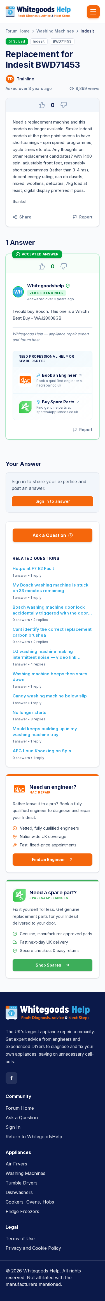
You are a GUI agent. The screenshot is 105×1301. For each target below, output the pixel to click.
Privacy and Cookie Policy (33, 1248)
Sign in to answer (53, 501)
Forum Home (18, 31)
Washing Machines (55, 31)
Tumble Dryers (22, 1183)
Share (25, 217)
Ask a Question (49, 535)
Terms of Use (20, 1238)
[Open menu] (93, 12)
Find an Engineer (48, 859)
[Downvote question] (63, 105)
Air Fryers (16, 1164)
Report (85, 217)
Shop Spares (48, 965)
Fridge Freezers (22, 1211)
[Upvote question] (41, 105)
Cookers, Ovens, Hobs (30, 1202)
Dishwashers (19, 1192)
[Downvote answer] (63, 266)
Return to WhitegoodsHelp (34, 1136)
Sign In (13, 1127)
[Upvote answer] (41, 266)
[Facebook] (11, 1078)
